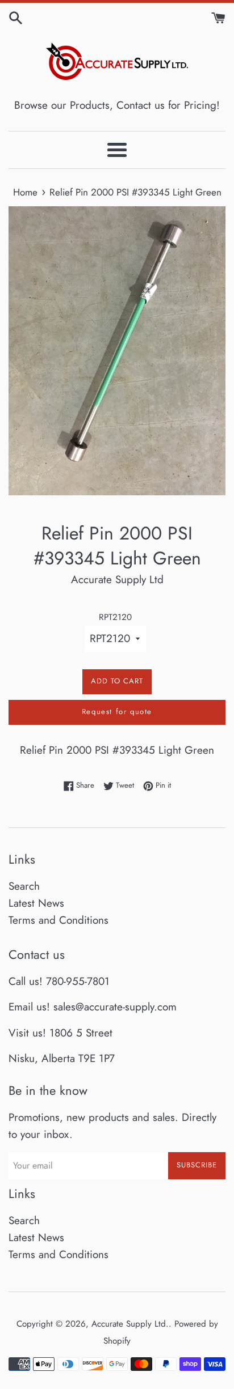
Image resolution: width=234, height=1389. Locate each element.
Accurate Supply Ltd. (130, 1324)
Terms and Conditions (58, 920)
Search (24, 886)
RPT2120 (115, 617)
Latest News (36, 903)
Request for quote (117, 711)
